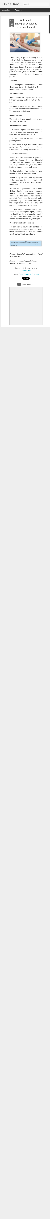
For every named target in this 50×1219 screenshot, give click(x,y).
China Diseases (25, 274)
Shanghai (35, 274)
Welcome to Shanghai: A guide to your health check (26, 23)
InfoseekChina (26, 270)
